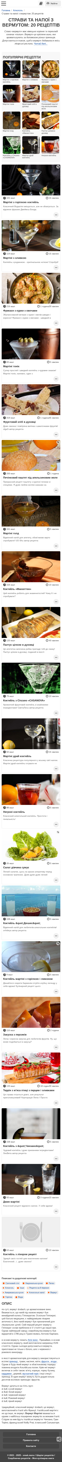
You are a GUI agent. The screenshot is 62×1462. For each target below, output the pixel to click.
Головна (31, 1434)
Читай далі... (40, 43)
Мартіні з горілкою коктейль (21, 202)
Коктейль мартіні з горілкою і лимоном (28, 978)
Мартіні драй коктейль (17, 756)
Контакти (31, 1446)
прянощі (13, 1361)
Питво (51, 1283)
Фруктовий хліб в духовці (19, 421)
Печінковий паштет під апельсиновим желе (30, 477)
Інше (22, 1288)
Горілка (8, 1297)
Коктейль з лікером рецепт (20, 1254)
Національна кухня (34, 1283)
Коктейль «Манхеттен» (17, 589)
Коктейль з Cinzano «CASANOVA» (24, 700)
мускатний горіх (30, 1373)
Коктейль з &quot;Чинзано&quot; (23, 1146)
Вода (20, 1297)
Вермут (53, 1293)
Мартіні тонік (11, 366)
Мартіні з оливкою (14, 258)
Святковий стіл (12, 1283)
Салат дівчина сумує (16, 867)
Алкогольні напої (37, 1293)
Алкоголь (9, 1288)
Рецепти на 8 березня (39, 1288)
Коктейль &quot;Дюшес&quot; (22, 923)
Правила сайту (31, 1440)
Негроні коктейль (14, 811)
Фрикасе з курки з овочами (20, 310)
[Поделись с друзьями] (59, 1439)
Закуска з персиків (14, 1034)
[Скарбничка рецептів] (41, 3)
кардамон (7, 1373)
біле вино (33, 1340)
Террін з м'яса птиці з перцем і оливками (28, 1090)
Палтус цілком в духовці (18, 644)
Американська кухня (14, 1293)
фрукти (45, 1361)
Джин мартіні (11, 1201)
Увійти (54, 3)
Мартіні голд (11, 533)
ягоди (54, 1361)
